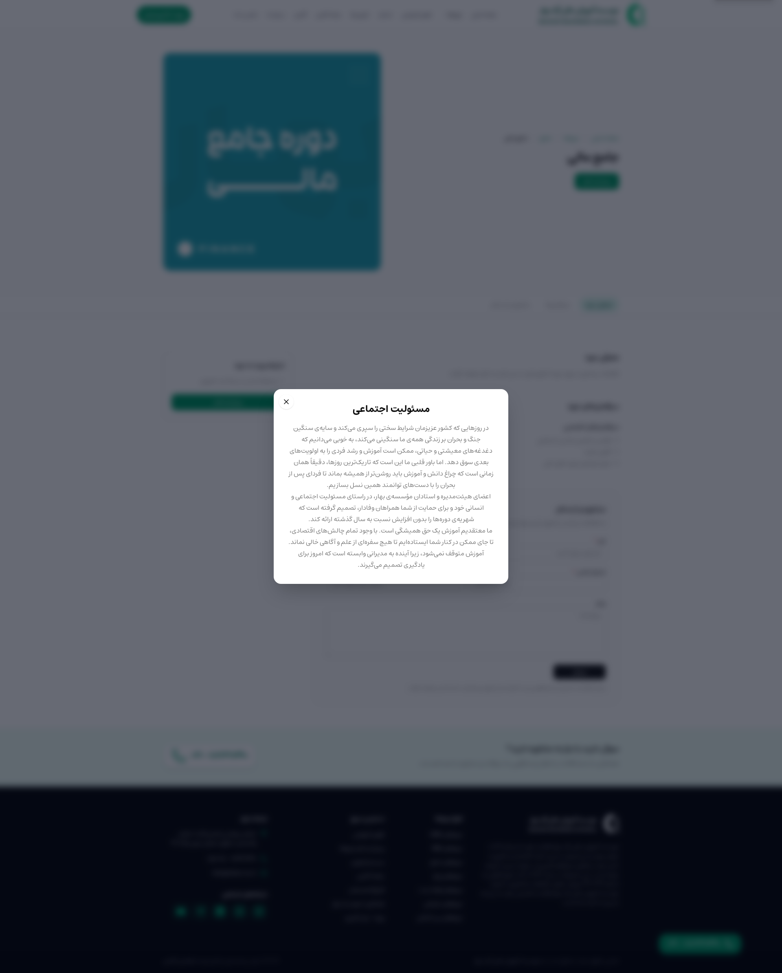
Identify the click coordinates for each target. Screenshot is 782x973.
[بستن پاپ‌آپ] (286, 401)
